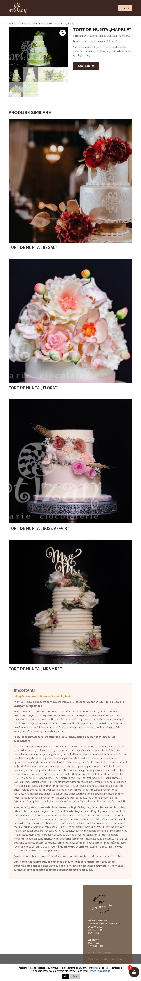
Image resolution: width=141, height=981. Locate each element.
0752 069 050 (93, 942)
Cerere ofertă (86, 66)
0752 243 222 (93, 933)
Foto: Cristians (117, 959)
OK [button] (65, 976)
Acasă (12, 23)
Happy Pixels (104, 959)
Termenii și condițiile (99, 970)
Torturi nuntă (38, 23)
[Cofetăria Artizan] (18, 8)
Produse (23, 23)
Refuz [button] (75, 976)
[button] (62, 33)
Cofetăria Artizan (102, 906)
